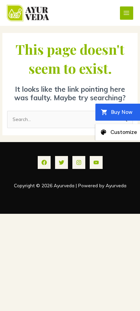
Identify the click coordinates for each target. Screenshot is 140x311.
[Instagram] (78, 162)
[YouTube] (96, 162)
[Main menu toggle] (126, 13)
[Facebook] (44, 162)
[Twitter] (61, 162)
